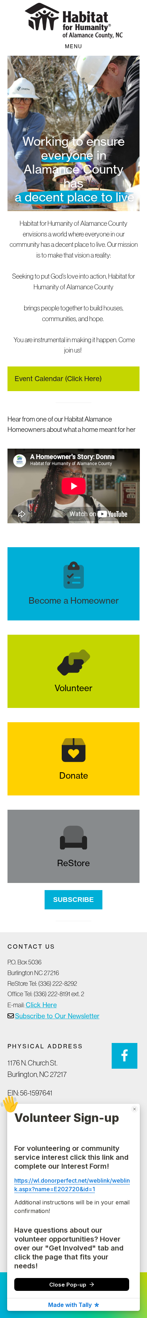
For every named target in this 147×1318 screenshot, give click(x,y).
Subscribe (73, 899)
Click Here (41, 1005)
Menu (73, 46)
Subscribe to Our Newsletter (57, 1016)
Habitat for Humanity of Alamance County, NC (73, 21)
